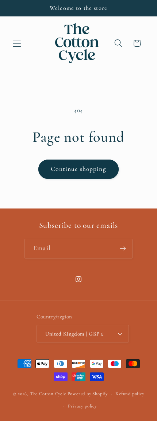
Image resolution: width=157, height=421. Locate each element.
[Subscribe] (123, 249)
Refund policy (129, 394)
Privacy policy (82, 406)
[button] (17, 43)
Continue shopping (78, 169)
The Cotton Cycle (48, 394)
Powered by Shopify (88, 394)
